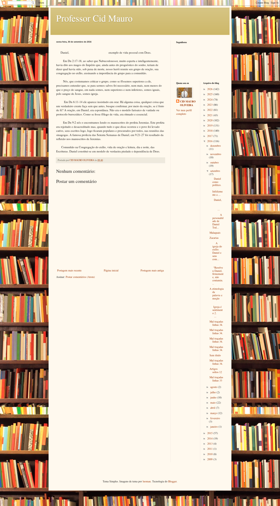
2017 (210, 136)
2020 (210, 120)
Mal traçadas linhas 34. (216, 323)
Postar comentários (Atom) (80, 277)
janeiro (214, 426)
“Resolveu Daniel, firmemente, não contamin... (216, 273)
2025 (210, 94)
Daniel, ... (217, 204)
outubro (214, 162)
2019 (210, 125)
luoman (147, 481)
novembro (215, 154)
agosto (214, 387)
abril (213, 407)
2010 (210, 454)
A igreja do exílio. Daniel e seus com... (216, 251)
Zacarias (214, 238)
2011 (210, 448)
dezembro (215, 145)
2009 (210, 459)
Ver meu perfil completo (184, 112)
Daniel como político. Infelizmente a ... (216, 186)
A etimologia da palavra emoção (217, 293)
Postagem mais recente (69, 270)
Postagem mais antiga (152, 270)
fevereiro (215, 418)
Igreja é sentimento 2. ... (216, 310)
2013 (210, 443)
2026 (210, 89)
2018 (210, 130)
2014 (210, 438)
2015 (210, 433)
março (214, 413)
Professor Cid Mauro (94, 18)
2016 (210, 141)
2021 (210, 115)
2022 (210, 110)
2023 (210, 104)
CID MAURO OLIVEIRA (188, 103)
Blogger (172, 481)
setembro (215, 171)
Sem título (215, 355)
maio (213, 402)
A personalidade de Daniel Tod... (216, 221)
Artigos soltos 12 (216, 370)
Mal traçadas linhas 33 (216, 378)
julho (213, 392)
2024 (210, 99)
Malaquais (215, 232)
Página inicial (111, 270)
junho (213, 397)
